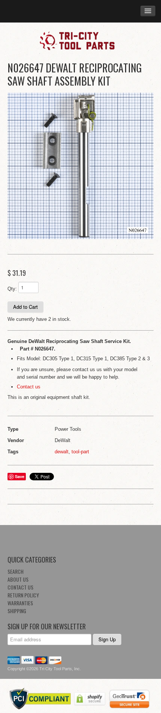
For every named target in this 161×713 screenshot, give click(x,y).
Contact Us (20, 587)
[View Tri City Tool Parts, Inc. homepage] (80, 40)
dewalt (62, 451)
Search (15, 571)
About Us (17, 579)
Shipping (16, 611)
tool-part (80, 451)
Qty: (12, 289)
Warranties (20, 603)
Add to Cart (25, 306)
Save (19, 476)
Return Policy (23, 595)
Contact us (28, 387)
